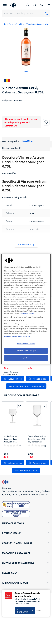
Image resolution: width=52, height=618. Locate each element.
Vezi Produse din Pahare (26, 470)
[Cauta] (46, 13)
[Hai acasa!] (5, 24)
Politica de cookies (27, 313)
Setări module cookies (26, 343)
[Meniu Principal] (5, 5)
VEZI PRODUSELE (22, 610)
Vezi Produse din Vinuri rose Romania (26, 386)
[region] (26, 309)
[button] (49, 5)
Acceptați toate (26, 358)
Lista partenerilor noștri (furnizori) (17, 336)
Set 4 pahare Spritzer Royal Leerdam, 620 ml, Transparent (37, 439)
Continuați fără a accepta (26, 350)
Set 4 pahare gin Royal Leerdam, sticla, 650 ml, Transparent (10, 439)
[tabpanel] (26, 46)
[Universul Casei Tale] (13, 5)
